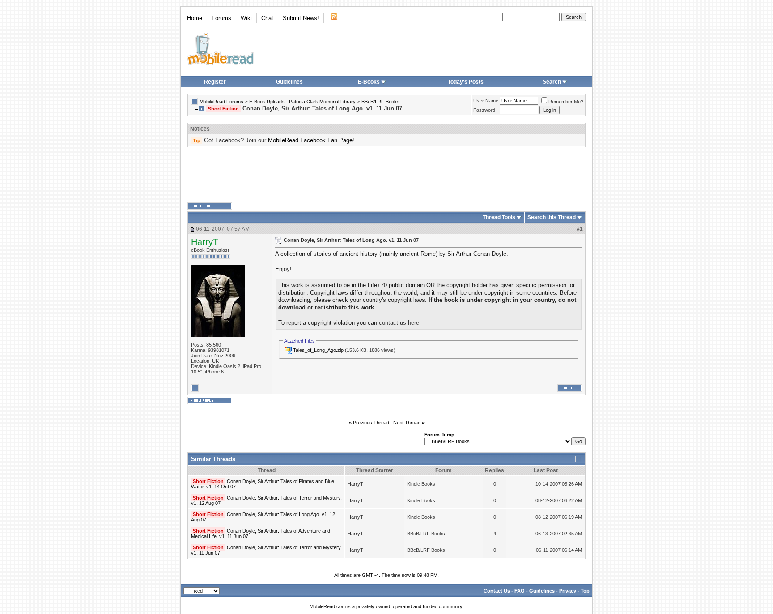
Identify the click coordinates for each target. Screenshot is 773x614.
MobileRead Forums (221, 101)
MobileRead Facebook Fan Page (310, 140)
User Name (485, 100)
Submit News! (301, 18)
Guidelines (289, 82)
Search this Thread (551, 217)
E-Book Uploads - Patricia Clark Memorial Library (302, 101)
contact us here (399, 322)
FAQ (519, 590)
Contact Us (497, 590)
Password (484, 110)
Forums (221, 18)
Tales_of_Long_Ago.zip (318, 350)
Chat (267, 18)
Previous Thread (371, 422)
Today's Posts (466, 82)
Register (215, 82)
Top (585, 590)
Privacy (567, 590)
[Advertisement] (386, 175)
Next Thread (406, 422)
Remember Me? (565, 101)
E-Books (369, 82)
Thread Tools (499, 217)
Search (552, 82)
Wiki (246, 18)
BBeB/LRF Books (380, 101)
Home (194, 18)
